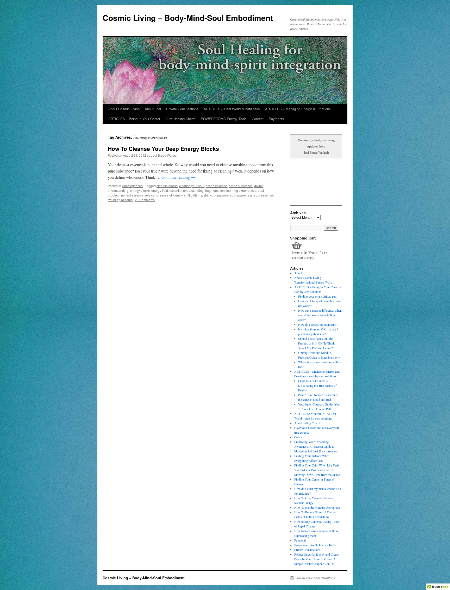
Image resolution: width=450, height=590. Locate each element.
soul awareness (241, 195)
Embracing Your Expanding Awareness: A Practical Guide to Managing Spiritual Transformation (316, 446)
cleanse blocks (167, 185)
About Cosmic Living (124, 108)
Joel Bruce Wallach (164, 155)
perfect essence (132, 195)
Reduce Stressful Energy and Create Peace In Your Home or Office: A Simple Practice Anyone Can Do (316, 559)
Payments (276, 118)
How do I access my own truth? (318, 324)
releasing (151, 195)
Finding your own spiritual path (317, 296)
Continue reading (178, 177)
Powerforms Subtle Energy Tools (314, 545)
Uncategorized (132, 185)
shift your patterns (216, 195)
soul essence (263, 195)
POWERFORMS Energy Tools (224, 118)
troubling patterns (120, 200)
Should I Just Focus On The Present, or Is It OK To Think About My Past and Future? (316, 343)
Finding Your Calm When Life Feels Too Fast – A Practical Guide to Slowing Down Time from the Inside (317, 470)
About (298, 273)
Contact (258, 118)
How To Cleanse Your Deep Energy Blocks (163, 148)
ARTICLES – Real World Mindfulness (232, 108)
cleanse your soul (191, 185)
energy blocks (140, 190)
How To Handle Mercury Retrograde (317, 507)
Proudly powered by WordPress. (315, 578)
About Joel (153, 108)
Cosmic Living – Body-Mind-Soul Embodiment (188, 17)
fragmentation (215, 190)
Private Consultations (182, 108)
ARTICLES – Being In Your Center (134, 118)
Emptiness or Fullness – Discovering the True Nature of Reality (317, 385)
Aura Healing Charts (180, 118)
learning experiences (241, 190)
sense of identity (171, 195)
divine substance (241, 185)
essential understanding (187, 190)
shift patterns (193, 195)
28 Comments (145, 200)
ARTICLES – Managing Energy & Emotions (298, 108)
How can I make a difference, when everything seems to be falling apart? (320, 315)
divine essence (216, 185)
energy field (159, 190)
